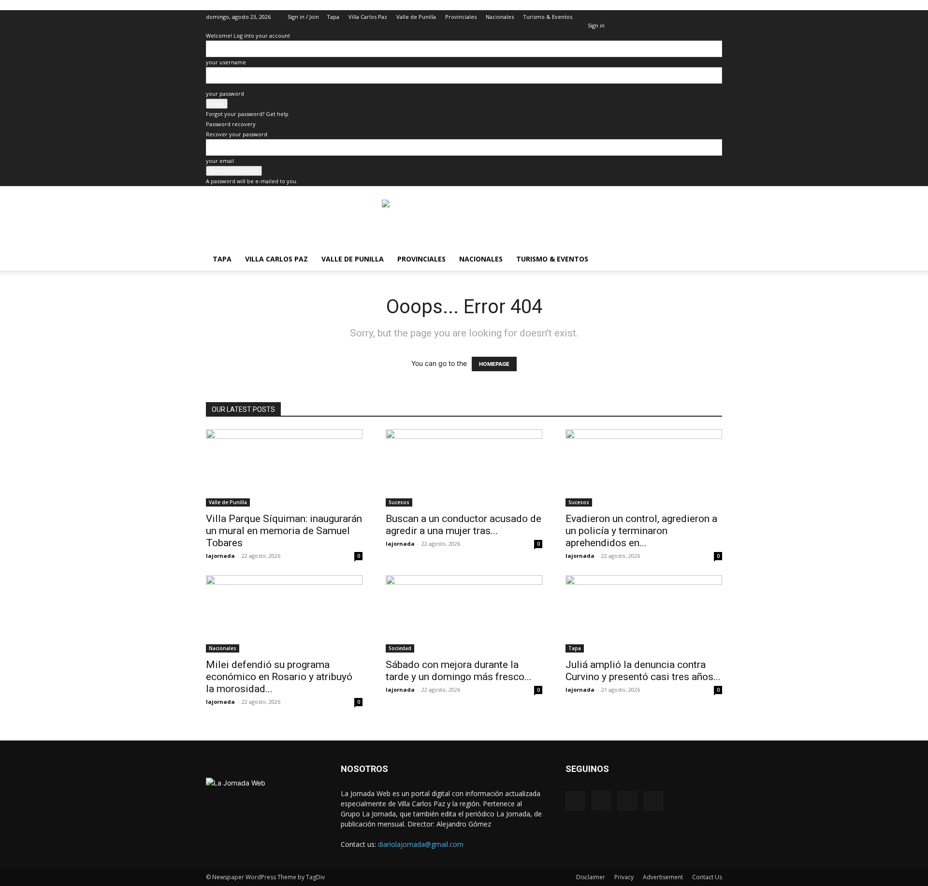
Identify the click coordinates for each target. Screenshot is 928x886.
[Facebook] (667, 17)
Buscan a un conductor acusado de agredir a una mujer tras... (463, 525)
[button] (652, 16)
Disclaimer (590, 877)
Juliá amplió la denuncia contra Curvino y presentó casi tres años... (643, 671)
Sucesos (399, 502)
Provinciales (461, 16)
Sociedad (400, 648)
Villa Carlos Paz (367, 16)
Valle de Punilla (416, 16)
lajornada (220, 555)
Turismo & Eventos (547, 16)
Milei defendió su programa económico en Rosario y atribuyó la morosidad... (279, 677)
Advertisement (663, 877)
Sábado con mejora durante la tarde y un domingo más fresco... (459, 671)
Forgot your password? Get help (247, 113)
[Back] (590, 15)
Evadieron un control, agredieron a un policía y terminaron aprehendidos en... (641, 531)
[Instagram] (683, 17)
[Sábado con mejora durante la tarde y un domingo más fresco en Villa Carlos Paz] (464, 614)
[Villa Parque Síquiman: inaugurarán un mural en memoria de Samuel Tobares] (284, 468)
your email (220, 160)
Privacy (624, 877)
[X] (699, 17)
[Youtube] (715, 17)
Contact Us (707, 877)
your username (226, 62)
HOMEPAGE (494, 364)
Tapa (333, 16)
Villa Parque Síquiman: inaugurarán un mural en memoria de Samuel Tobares (284, 531)
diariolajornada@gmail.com (421, 844)
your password (225, 93)
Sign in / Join (303, 16)
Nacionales (500, 16)
